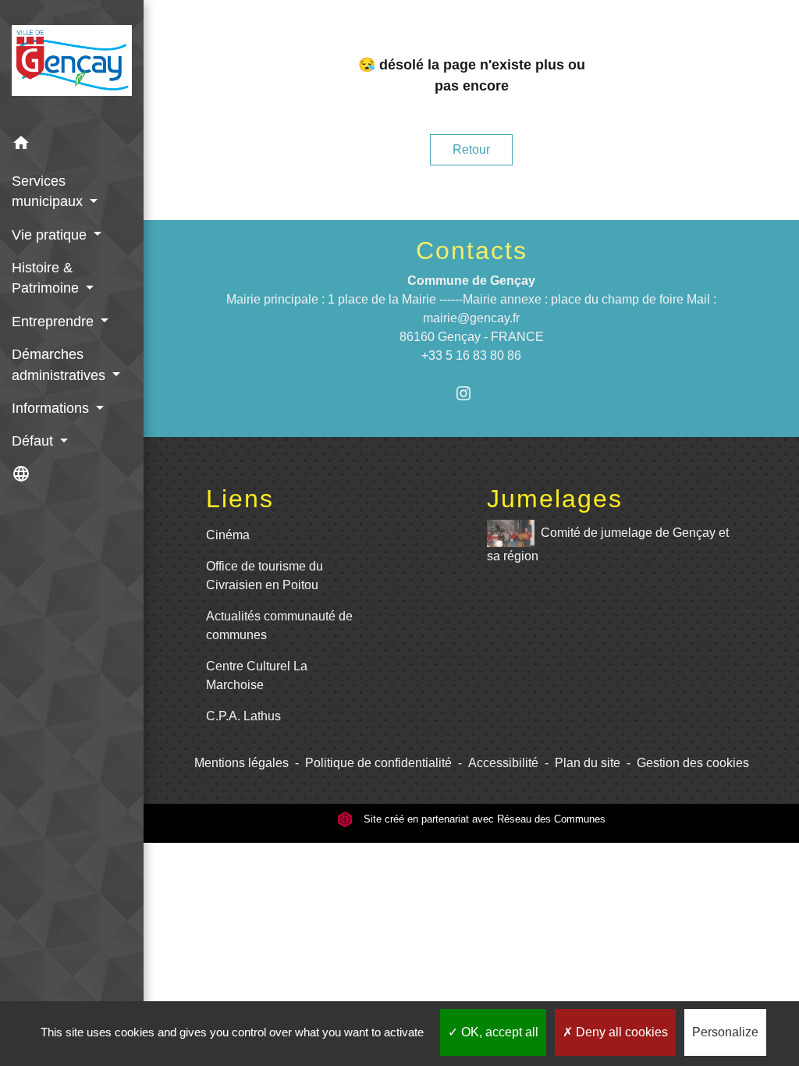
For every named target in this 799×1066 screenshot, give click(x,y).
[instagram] (472, 393)
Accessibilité (503, 762)
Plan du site (587, 762)
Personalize (725, 1032)
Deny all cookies (620, 1032)
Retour (471, 149)
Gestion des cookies (693, 762)
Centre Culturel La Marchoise (256, 675)
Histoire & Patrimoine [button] (47, 278)
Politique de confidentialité (378, 762)
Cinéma (228, 535)
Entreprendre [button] (55, 321)
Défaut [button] (34, 441)
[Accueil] (72, 63)
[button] (72, 145)
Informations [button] (52, 408)
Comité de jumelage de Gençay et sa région (608, 544)
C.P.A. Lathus (243, 716)
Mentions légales (241, 762)
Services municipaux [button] (49, 191)
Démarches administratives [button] (60, 364)
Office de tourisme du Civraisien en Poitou (264, 576)
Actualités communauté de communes (279, 625)
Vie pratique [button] (51, 235)
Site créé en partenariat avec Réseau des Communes (482, 819)
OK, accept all (498, 1032)
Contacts (471, 250)
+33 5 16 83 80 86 (471, 355)
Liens (240, 499)
